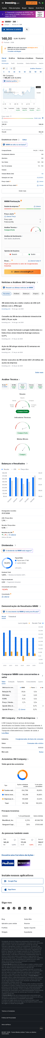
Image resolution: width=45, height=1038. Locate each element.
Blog (3, 919)
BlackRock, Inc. (8, 820)
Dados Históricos (31, 63)
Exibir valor (37, 118)
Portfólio (5, 928)
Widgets (4, 932)
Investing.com (6, 309)
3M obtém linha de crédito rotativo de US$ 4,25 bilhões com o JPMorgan (21, 304)
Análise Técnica (10, 379)
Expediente (28, 932)
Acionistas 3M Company (14, 759)
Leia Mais (5, 733)
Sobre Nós (28, 919)
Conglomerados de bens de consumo (29, 739)
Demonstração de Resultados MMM (20, 606)
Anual (4, 616)
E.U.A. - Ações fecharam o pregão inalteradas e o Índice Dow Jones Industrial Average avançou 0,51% (22, 333)
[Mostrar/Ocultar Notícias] (14, 68)
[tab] (4, 386)
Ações (4, 8)
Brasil (24, 8)
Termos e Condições (8, 1011)
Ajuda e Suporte (29, 928)
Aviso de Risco (6, 1024)
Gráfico (12, 58)
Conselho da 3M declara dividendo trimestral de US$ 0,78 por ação (21, 317)
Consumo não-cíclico (35, 743)
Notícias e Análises (25, 58)
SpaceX (40, 839)
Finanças (39, 58)
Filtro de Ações (14, 8)
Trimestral (12, 616)
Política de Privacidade (9, 1018)
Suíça (41, 752)
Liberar (23, 709)
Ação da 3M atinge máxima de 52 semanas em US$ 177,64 (21, 347)
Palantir (23, 839)
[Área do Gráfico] (7, 68)
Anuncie (27, 923)
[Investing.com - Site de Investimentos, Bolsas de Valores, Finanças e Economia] (12, 3)
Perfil (12, 63)
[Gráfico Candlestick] (4, 68)
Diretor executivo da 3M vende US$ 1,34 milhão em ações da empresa (22, 361)
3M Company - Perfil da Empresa (18, 718)
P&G (4, 839)
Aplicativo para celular (9, 923)
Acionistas (20, 63)
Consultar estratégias (14, 51)
